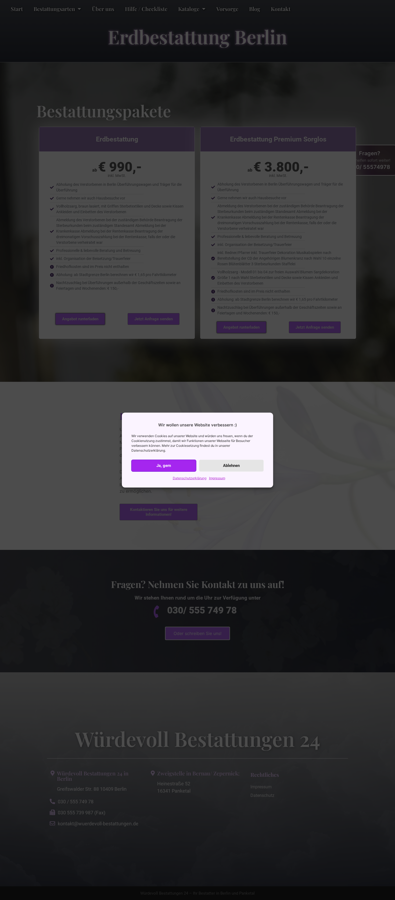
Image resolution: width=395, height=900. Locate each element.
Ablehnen (231, 465)
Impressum (217, 478)
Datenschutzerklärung (189, 478)
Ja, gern (163, 465)
